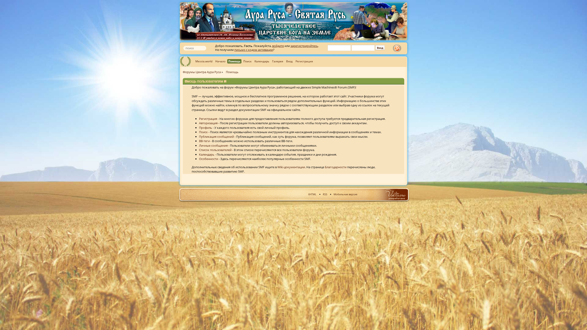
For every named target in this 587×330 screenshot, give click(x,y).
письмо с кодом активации (253, 50)
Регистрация (208, 119)
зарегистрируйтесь (304, 46)
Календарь (206, 154)
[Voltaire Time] (395, 194)
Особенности (208, 159)
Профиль (205, 128)
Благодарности (335, 167)
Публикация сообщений (216, 137)
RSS (325, 194)
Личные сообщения (213, 145)
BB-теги (204, 141)
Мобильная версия (345, 194)
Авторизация (208, 123)
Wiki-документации (291, 167)
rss (398, 48)
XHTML (312, 194)
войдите (278, 46)
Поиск (203, 132)
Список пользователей (215, 150)
